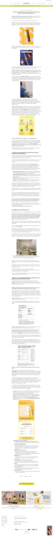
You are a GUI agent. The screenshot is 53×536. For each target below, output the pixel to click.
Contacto (3, 524)
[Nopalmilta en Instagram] (14, 524)
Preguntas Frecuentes (41, 3)
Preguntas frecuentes (4, 516)
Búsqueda (3, 525)
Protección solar (22, 10)
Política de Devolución (4, 520)
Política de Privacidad (4, 521)
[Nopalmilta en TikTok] (20, 524)
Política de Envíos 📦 (4, 518)
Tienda (11, 3)
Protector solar (26, 10)
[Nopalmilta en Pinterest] (18, 524)
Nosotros (33, 3)
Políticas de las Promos (4, 517)
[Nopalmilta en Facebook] (16, 524)
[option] (26, 5)
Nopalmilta (26, 3)
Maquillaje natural (17, 3)
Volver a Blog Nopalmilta (27, 483)
